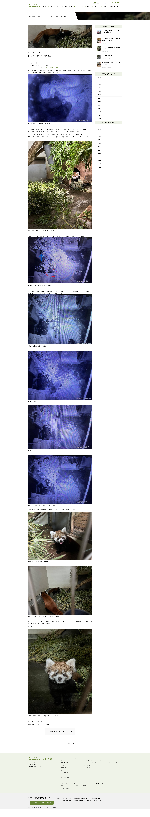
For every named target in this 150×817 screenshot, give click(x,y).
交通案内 (63, 765)
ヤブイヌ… (67, 743)
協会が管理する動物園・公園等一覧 (41, 803)
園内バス (63, 770)
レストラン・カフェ (106, 760)
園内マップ (63, 767)
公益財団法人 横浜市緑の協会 (37, 798)
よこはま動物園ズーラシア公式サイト (34, 5)
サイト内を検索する (86, 2)
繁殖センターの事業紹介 (81, 786)
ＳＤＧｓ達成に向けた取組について (63, 800)
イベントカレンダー (65, 788)
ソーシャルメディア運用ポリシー (96, 798)
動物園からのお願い (65, 777)
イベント (89, 6)
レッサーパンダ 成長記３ (51, 67)
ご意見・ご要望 (102, 800)
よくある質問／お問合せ (114, 6)
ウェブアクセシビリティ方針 (80, 798)
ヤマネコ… (53, 743)
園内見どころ (89, 760)
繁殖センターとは (80, 783)
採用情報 (57, 798)
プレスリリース (99, 783)
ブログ (104, 6)
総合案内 (45, 6)
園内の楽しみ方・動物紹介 (67, 6)
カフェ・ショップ (80, 6)
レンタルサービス (65, 772)
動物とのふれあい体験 (91, 763)
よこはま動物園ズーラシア (34, 758)
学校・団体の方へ (54, 6)
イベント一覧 (64, 783)
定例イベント (64, 786)
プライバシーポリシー (67, 798)
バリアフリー (64, 775)
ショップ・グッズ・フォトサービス (109, 763)
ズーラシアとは (64, 760)
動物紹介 (88, 765)
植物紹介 (88, 767)
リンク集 (95, 800)
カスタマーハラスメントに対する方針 (82, 800)
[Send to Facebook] (63, 731)
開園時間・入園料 (65, 763)
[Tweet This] (67, 731)
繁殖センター (97, 6)
